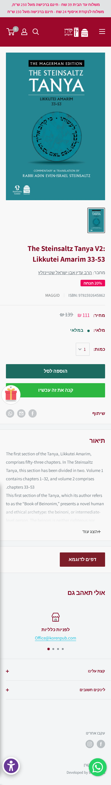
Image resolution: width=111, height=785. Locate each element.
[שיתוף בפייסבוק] (32, 413)
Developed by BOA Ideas (86, 772)
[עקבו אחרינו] (101, 744)
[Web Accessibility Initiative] (11, 766)
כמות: (99, 349)
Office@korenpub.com (55, 638)
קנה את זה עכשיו (55, 390)
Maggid (52, 295)
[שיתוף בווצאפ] (10, 413)
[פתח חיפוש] (36, 32)
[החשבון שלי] (24, 32)
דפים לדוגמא (82, 559)
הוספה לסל (55, 371)
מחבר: (71, 272)
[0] (11, 31)
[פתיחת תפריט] (102, 31)
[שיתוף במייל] (21, 413)
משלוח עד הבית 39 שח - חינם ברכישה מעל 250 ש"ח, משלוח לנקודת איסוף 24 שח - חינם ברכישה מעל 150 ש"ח (55, 8)
